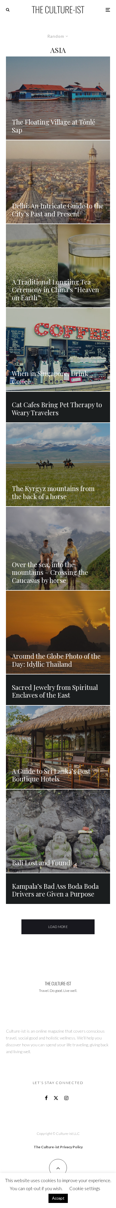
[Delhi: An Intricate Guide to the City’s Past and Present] (58, 182)
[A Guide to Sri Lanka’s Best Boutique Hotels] (58, 747)
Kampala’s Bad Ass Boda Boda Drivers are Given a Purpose (55, 890)
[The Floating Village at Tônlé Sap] (58, 98)
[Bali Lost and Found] (58, 831)
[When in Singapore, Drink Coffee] (58, 349)
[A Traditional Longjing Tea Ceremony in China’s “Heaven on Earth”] (58, 265)
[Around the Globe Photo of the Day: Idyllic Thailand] (58, 632)
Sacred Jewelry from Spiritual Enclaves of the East (55, 691)
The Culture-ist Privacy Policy (58, 1147)
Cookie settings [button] (84, 1188)
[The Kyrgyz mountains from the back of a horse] (58, 464)
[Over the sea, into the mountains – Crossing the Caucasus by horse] (58, 548)
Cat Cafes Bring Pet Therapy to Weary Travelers (57, 408)
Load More (58, 927)
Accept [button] (58, 1198)
